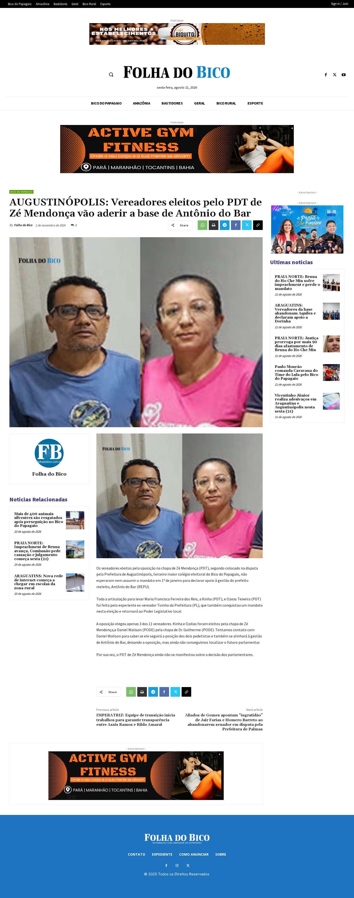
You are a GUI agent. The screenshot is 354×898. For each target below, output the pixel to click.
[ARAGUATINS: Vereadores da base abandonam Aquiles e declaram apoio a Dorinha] (331, 311)
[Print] (213, 225)
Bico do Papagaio (21, 191)
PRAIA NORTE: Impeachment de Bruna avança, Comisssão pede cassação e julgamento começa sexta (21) (37, 551)
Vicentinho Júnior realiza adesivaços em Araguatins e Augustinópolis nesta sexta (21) (295, 403)
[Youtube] (344, 75)
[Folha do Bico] (49, 453)
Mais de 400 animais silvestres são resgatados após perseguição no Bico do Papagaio (38, 520)
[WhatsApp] (202, 225)
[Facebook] (325, 75)
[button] (111, 74)
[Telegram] (224, 225)
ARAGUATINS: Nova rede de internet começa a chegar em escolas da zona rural (38, 582)
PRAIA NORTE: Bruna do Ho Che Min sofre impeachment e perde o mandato (297, 283)
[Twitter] (335, 75)
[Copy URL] (258, 225)
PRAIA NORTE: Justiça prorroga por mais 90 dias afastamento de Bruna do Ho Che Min (296, 344)
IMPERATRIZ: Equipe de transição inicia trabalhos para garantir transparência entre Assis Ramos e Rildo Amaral (135, 720)
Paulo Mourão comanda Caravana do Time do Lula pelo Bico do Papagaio (296, 373)
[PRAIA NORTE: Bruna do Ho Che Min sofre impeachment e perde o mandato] (331, 282)
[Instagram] (177, 865)
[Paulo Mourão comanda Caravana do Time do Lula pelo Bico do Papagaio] (331, 372)
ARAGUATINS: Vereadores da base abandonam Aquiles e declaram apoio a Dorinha (295, 313)
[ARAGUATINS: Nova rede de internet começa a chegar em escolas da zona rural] (75, 582)
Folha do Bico (23, 225)
